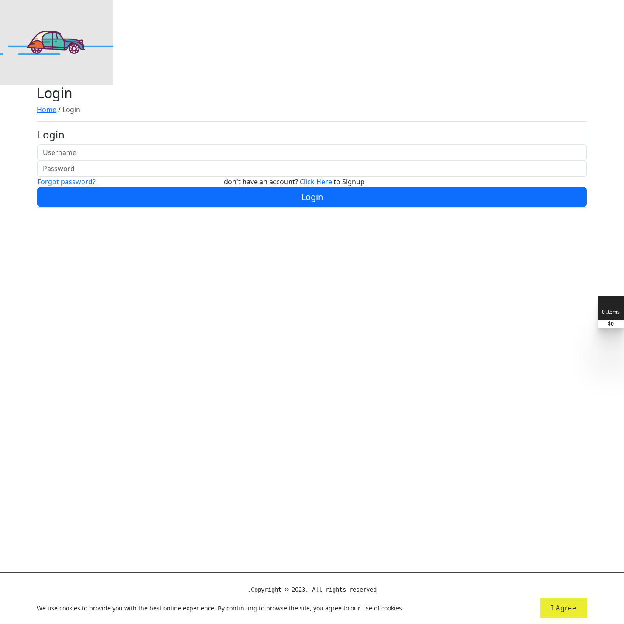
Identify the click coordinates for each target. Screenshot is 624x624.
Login (312, 196)
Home (46, 109)
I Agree (563, 608)
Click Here (316, 181)
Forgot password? (66, 181)
